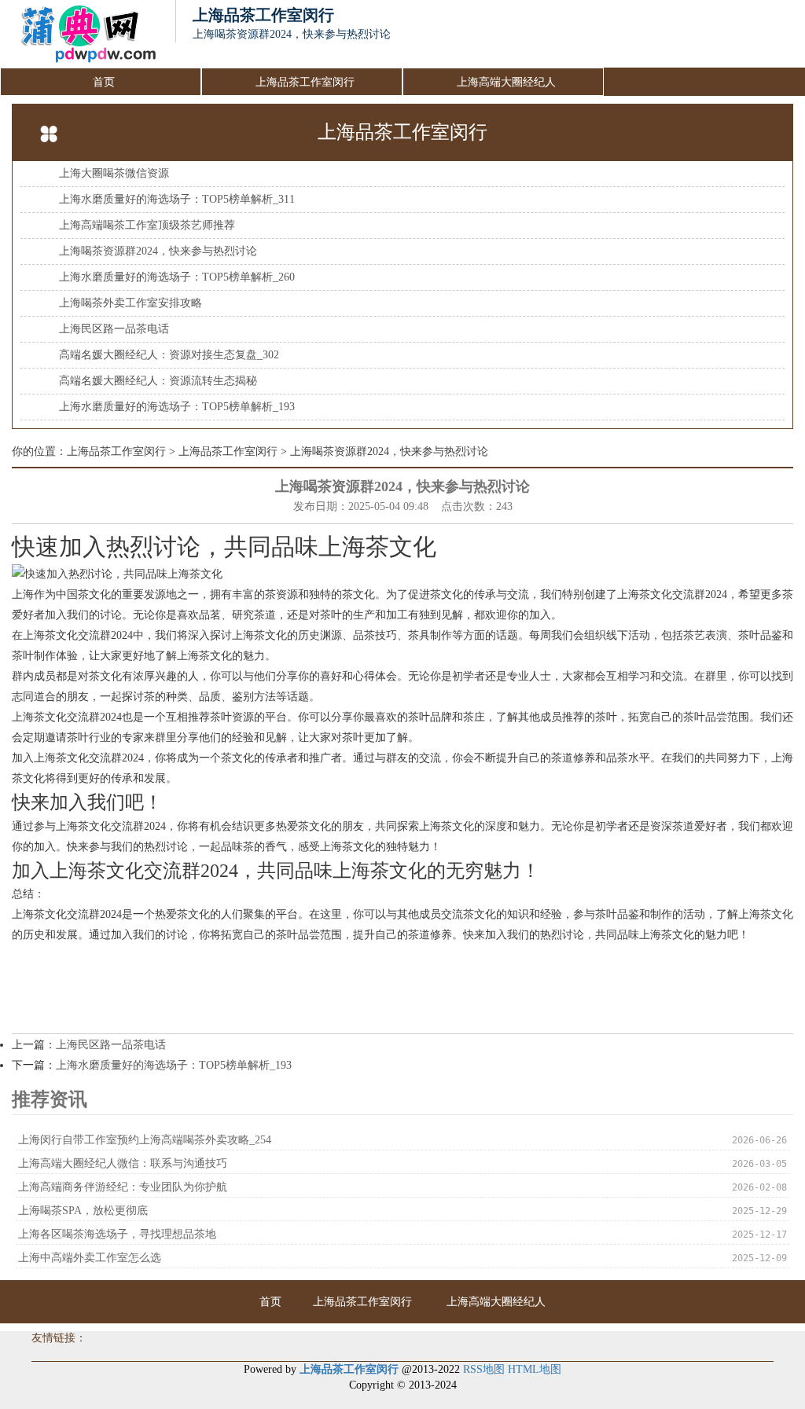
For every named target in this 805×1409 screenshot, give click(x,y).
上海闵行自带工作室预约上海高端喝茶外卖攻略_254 (144, 1140)
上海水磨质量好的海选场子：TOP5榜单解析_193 (177, 407)
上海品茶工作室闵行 (305, 82)
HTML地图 (534, 1369)
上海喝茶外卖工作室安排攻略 (130, 303)
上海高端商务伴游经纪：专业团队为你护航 (122, 1187)
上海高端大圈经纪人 (506, 82)
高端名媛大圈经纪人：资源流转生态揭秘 (158, 381)
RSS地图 (484, 1369)
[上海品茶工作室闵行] (80, 34)
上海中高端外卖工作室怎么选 (89, 1258)
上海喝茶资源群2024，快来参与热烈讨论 (158, 251)
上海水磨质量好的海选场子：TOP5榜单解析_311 (177, 199)
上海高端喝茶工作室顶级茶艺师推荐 (147, 225)
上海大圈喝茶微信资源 (114, 173)
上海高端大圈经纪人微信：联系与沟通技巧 (122, 1163)
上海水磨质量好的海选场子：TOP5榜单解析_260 (177, 277)
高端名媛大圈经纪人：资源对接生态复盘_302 (169, 355)
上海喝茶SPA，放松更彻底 (83, 1210)
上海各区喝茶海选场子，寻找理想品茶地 (117, 1234)
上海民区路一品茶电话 (114, 329)
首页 (104, 82)
